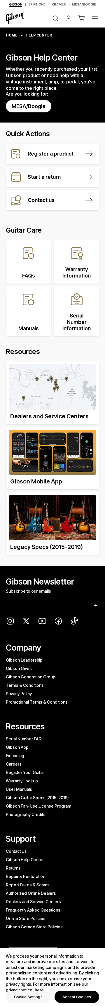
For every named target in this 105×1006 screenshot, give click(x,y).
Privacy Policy (19, 693)
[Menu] (94, 18)
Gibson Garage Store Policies (34, 926)
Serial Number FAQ (24, 738)
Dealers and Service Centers (33, 901)
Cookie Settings (28, 996)
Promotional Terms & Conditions (37, 702)
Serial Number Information (76, 322)
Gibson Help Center (25, 859)
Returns (13, 868)
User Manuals (19, 789)
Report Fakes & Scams (28, 884)
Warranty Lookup (22, 780)
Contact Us (16, 851)
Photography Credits (26, 814)
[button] (81, 18)
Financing (15, 755)
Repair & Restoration (25, 876)
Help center (39, 35)
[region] (52, 977)
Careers (14, 764)
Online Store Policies (26, 918)
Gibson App (17, 747)
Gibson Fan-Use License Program (38, 806)
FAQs (28, 276)
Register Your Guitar (25, 772)
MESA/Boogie (29, 106)
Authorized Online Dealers (31, 893)
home (12, 35)
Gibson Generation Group (30, 676)
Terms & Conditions (25, 685)
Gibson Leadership (24, 660)
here (39, 989)
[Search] (55, 18)
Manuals (28, 328)
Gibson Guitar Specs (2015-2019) (37, 797)
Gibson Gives (19, 668)
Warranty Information (76, 272)
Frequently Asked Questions (33, 910)
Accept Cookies (76, 996)
